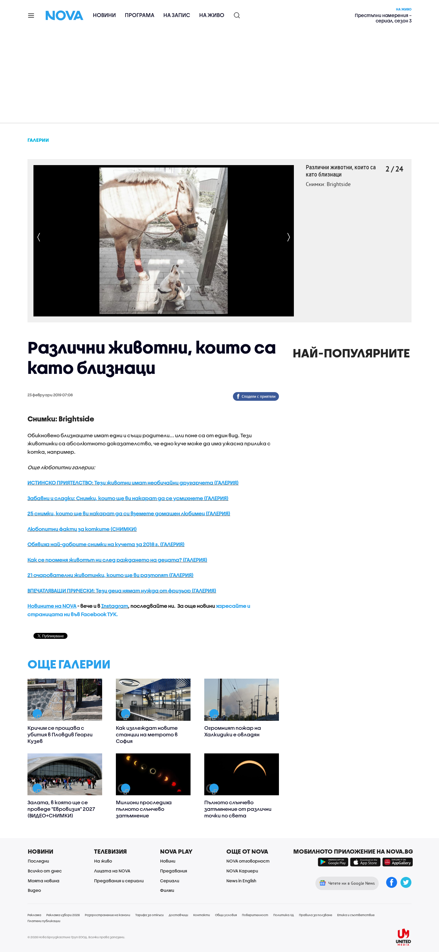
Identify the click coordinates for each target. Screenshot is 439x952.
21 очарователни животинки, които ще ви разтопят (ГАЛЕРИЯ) (110, 575)
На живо (211, 15)
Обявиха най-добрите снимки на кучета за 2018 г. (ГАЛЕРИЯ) (106, 544)
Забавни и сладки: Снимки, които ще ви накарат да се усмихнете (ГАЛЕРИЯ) (127, 498)
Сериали (169, 880)
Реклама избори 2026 (63, 915)
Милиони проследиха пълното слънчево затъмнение (144, 808)
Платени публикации (43, 921)
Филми (167, 890)
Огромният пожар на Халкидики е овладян (232, 731)
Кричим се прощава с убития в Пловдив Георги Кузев (60, 734)
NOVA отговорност (248, 860)
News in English (241, 880)
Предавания (173, 870)
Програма (139, 15)
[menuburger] (31, 15)
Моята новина (43, 880)
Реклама (34, 915)
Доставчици (178, 915)
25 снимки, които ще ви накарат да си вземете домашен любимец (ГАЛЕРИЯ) (128, 513)
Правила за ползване (315, 915)
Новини (104, 15)
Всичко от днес (45, 870)
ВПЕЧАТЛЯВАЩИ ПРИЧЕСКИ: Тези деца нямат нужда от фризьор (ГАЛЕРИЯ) (121, 590)
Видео (34, 890)
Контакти (201, 915)
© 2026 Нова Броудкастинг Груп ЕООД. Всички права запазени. (76, 937)
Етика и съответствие (355, 915)
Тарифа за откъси (149, 915)
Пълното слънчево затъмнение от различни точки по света (237, 808)
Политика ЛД (283, 915)
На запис (176, 15)
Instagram (114, 606)
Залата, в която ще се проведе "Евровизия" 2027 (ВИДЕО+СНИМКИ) (61, 808)
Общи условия (226, 915)
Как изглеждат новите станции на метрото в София (147, 734)
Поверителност (255, 915)
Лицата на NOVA (112, 870)
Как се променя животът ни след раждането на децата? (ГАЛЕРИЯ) (117, 560)
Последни (38, 860)
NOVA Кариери (242, 870)
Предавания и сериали (119, 880)
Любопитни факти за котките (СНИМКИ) (82, 529)
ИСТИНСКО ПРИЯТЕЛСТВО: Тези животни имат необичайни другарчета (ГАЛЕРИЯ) (133, 482)
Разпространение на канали (107, 915)
